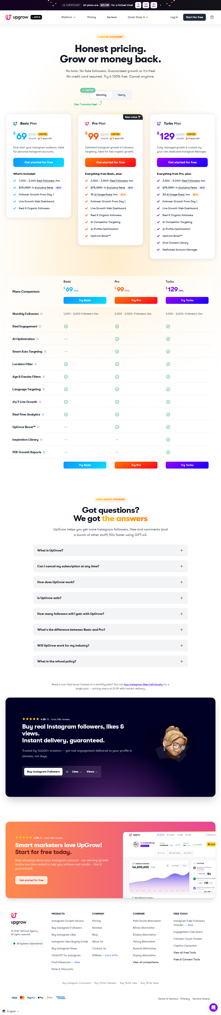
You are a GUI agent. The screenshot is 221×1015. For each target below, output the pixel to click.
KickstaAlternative (144, 934)
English (11, 1011)
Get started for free (39, 162)
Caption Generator (185, 945)
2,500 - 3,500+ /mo (112, 180)
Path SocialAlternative (147, 920)
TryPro (136, 300)
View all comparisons (145, 962)
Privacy (185, 998)
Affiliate (97, 955)
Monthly (101, 95)
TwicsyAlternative (144, 941)
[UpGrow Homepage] (29, 919)
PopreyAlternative (144, 955)
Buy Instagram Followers (43, 771)
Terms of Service (168, 998)
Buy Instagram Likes (64, 934)
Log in (174, 17)
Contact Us (99, 948)
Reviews (112, 17)
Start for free (194, 17)
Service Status (201, 998)
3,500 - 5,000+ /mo (183, 180)
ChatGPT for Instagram (66, 955)
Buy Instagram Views (64, 948)
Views (92, 771)
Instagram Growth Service (68, 920)
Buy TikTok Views (150, 983)
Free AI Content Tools (187, 959)
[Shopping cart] (212, 17)
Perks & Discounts (62, 969)
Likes (77, 771)
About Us (97, 941)
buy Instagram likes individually (143, 684)
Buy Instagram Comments (76, 983)
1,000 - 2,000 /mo (39, 180)
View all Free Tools (185, 952)
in (40, 187)
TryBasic (85, 300)
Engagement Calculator (188, 931)
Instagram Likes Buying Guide (70, 941)
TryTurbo (187, 300)
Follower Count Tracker (188, 938)
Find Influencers (61, 962)
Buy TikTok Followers (105, 983)
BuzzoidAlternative (144, 948)
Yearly (121, 95)
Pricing (91, 17)
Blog (95, 934)
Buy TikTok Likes (128, 983)
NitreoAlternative (144, 927)
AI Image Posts (103, 194)
